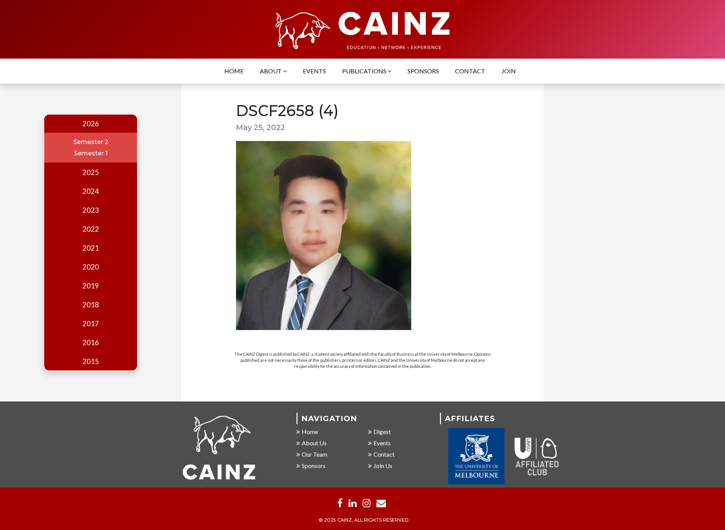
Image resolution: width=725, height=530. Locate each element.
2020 (90, 267)
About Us (314, 442)
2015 (90, 361)
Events (314, 70)
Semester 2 (90, 142)
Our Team (314, 454)
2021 (90, 248)
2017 (90, 323)
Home (234, 70)
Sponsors (423, 70)
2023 (90, 210)
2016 (90, 342)
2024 (90, 191)
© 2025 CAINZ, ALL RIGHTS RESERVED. (364, 520)
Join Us (382, 465)
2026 (90, 123)
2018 (90, 305)
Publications (364, 70)
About (271, 70)
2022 (90, 229)
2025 (90, 172)
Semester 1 (91, 153)
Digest (382, 431)
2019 (90, 286)
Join (508, 70)
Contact (470, 70)
